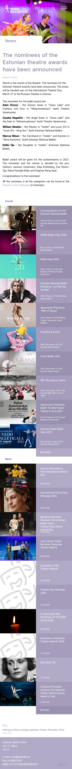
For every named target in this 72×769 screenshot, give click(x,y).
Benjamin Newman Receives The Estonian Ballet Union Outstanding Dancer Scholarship (53, 523)
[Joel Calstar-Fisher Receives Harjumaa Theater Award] (18, 548)
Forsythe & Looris (50, 332)
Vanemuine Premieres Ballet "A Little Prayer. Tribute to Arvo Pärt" (52, 408)
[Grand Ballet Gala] (18, 363)
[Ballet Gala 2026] (18, 266)
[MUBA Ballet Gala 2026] (18, 242)
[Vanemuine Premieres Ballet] (18, 412)
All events (45, 452)
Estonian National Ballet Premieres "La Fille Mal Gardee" (53, 286)
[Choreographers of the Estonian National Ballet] (18, 218)
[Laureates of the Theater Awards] (18, 573)
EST (37, 8)
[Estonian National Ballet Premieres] (18, 290)
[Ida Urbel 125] (18, 670)
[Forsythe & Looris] (18, 339)
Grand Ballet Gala (50, 356)
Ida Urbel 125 (47, 662)
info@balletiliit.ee (20, 757)
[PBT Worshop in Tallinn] (18, 387)
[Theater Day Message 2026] (18, 597)
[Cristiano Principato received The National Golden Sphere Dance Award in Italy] (18, 694)
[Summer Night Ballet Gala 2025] (18, 436)
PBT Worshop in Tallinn (53, 380)
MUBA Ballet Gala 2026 (53, 235)
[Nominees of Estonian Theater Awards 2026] (18, 645)
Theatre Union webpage (16, 185)
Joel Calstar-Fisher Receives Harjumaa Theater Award (51, 544)
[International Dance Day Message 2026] (18, 500)
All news (44, 710)
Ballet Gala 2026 (49, 259)
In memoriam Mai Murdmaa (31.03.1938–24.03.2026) (53, 617)
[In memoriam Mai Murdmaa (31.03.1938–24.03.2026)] (18, 621)
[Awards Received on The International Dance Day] (18, 476)
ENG (44, 8)
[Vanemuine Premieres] (18, 315)
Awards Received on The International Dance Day (53, 471)
